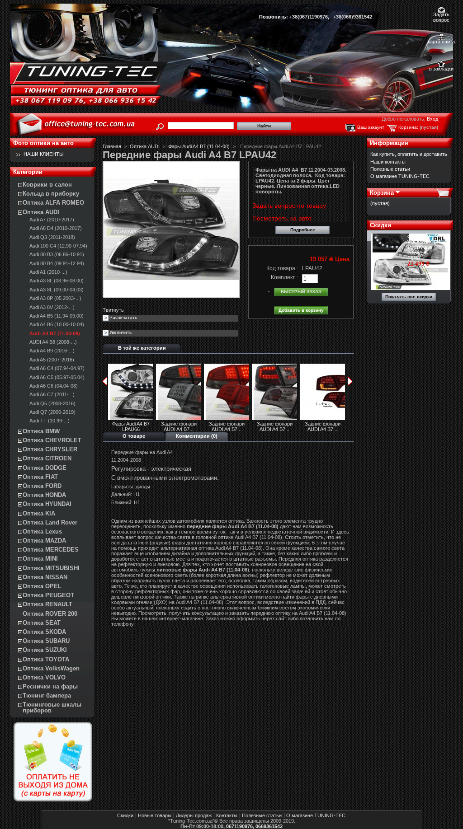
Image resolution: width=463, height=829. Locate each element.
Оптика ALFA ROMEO (53, 202)
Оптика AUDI (41, 212)
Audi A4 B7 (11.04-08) (54, 333)
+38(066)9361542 (352, 16)
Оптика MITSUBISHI (51, 568)
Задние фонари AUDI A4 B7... (179, 426)
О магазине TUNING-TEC (400, 176)
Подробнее (302, 229)
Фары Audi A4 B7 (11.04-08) (199, 146)
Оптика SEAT (42, 622)
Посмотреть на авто (282, 218)
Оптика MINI (40, 558)
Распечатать (123, 317)
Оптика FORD (42, 485)
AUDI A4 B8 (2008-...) (53, 342)
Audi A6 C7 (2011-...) (52, 394)
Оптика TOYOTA (46, 659)
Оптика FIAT (40, 476)
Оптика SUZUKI (45, 649)
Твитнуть (113, 310)
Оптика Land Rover (50, 522)
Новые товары (154, 815)
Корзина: (408, 127)
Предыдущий (105, 381)
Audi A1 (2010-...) (48, 272)
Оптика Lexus (42, 531)
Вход (432, 119)
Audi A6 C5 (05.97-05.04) (57, 377)
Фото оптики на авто (43, 143)
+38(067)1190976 (308, 16)
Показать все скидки (408, 296)
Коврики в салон (47, 184)
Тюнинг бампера (47, 695)
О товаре (134, 436)
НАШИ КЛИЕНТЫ (44, 154)
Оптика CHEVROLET (52, 440)
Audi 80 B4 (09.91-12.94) (56, 263)
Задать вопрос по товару (289, 205)
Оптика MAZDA (44, 540)
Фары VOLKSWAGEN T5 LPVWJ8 (423, 242)
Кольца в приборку (51, 193)
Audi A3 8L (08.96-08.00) (56, 280)
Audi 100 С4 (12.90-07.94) (58, 245)
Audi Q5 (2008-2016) (52, 403)
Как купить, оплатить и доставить (408, 154)
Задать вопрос (441, 15)
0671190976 (239, 826)
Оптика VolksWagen (51, 668)
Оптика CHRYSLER (50, 449)
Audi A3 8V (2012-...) (52, 307)
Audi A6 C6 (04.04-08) (53, 386)
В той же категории (142, 348)
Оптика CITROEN (47, 458)
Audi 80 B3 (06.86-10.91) (56, 254)
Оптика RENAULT (47, 604)
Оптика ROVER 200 (50, 613)
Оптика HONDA (44, 495)
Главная (112, 146)
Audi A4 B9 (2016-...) (52, 350)
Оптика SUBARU (46, 640)
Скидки (380, 225)
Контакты (226, 815)
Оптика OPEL (42, 586)
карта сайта (441, 41)
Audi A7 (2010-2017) (51, 219)
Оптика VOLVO (44, 677)
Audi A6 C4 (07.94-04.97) (57, 368)
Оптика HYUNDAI (47, 504)
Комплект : (284, 277)
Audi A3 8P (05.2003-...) (55, 298)
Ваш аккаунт (370, 127)
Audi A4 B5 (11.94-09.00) (56, 315)
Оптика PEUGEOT (48, 595)
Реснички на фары (50, 686)
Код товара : (282, 268)
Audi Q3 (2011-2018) (52, 237)
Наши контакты (388, 161)
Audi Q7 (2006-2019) (52, 412)
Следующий (350, 381)
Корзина (382, 192)
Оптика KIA (39, 513)
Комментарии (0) (196, 436)
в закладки (441, 68)
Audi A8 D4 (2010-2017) (55, 228)
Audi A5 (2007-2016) (51, 359)
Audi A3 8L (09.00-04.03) (56, 289)
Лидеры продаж (194, 815)
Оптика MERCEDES (51, 549)
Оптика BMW (41, 431)
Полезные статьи (390, 169)
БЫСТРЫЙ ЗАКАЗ (301, 291)
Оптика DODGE (44, 467)
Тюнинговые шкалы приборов (52, 707)
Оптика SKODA (44, 631)
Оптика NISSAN (45, 577)
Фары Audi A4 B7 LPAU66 (131, 426)
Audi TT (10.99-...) (49, 420)
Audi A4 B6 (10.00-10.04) (56, 324)
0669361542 (269, 826)
